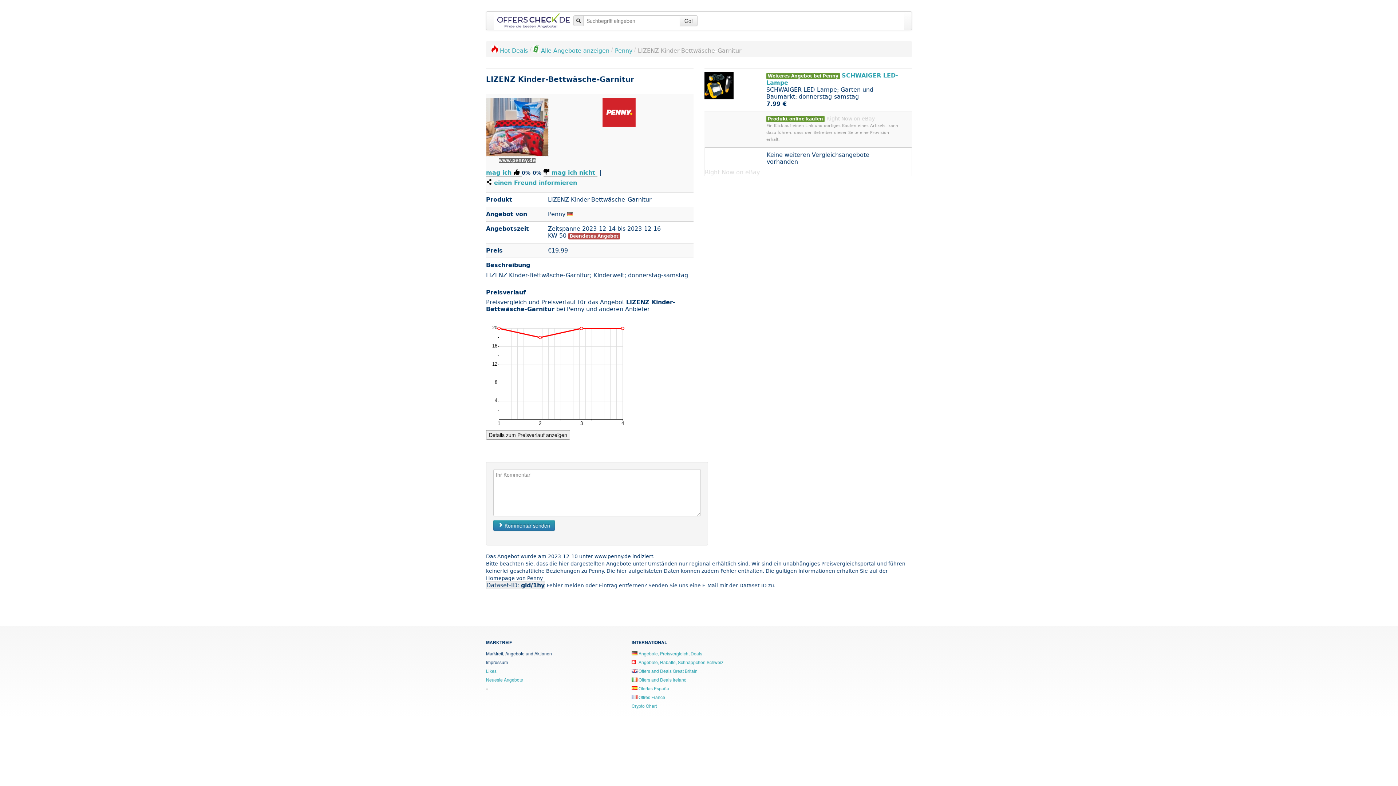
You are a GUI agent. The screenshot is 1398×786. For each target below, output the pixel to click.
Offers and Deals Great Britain (667, 671)
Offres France (651, 697)
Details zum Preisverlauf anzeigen (528, 434)
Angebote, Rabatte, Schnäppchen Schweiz (680, 662)
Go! (688, 20)
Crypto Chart (644, 706)
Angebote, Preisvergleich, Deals (669, 653)
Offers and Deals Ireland (662, 679)
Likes (491, 671)
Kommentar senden (526, 525)
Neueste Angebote (504, 679)
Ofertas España (653, 688)
